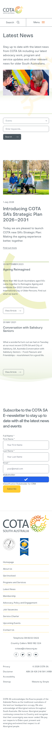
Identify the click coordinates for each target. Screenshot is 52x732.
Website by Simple (40, 682)
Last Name (8, 451)
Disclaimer (8, 671)
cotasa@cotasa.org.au (26, 648)
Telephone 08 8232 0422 (26, 638)
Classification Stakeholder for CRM (19, 484)
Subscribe (11, 489)
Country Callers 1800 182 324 (26, 643)
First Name (9, 439)
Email (6, 463)
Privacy (6, 666)
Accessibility (9, 676)
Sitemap (7, 682)
